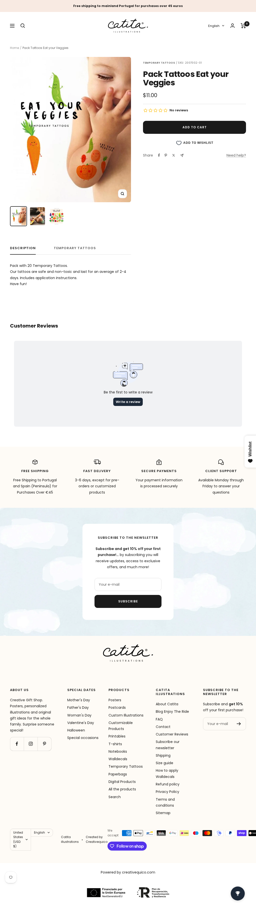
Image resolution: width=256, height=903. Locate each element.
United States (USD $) (18, 839)
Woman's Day (79, 715)
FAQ (159, 719)
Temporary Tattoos (125, 766)
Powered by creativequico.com (128, 872)
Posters (114, 700)
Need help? (236, 155)
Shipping (163, 755)
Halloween (76, 730)
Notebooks (117, 751)
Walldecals (117, 758)
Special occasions (82, 737)
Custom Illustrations (126, 715)
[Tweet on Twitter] (174, 155)
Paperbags (117, 774)
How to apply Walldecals (167, 773)
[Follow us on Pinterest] (44, 744)
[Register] (239, 723)
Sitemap (163, 812)
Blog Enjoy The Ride (172, 711)
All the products (122, 789)
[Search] (22, 25)
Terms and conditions (165, 802)
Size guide (164, 762)
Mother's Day (78, 700)
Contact (163, 726)
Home (14, 48)
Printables (117, 736)
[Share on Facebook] (159, 155)
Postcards (117, 707)
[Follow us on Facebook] (17, 744)
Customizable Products (120, 725)
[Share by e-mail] (182, 155)
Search (114, 796)
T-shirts (115, 743)
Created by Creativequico (97, 839)
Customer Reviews (172, 734)
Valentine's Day (80, 722)
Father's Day (78, 707)
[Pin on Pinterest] (165, 155)
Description (23, 248)
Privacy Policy (167, 791)
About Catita (167, 704)
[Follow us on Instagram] (31, 744)
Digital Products (122, 781)
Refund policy (168, 784)
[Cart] (243, 25)
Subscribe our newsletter (168, 744)
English (214, 25)
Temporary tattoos (75, 248)
